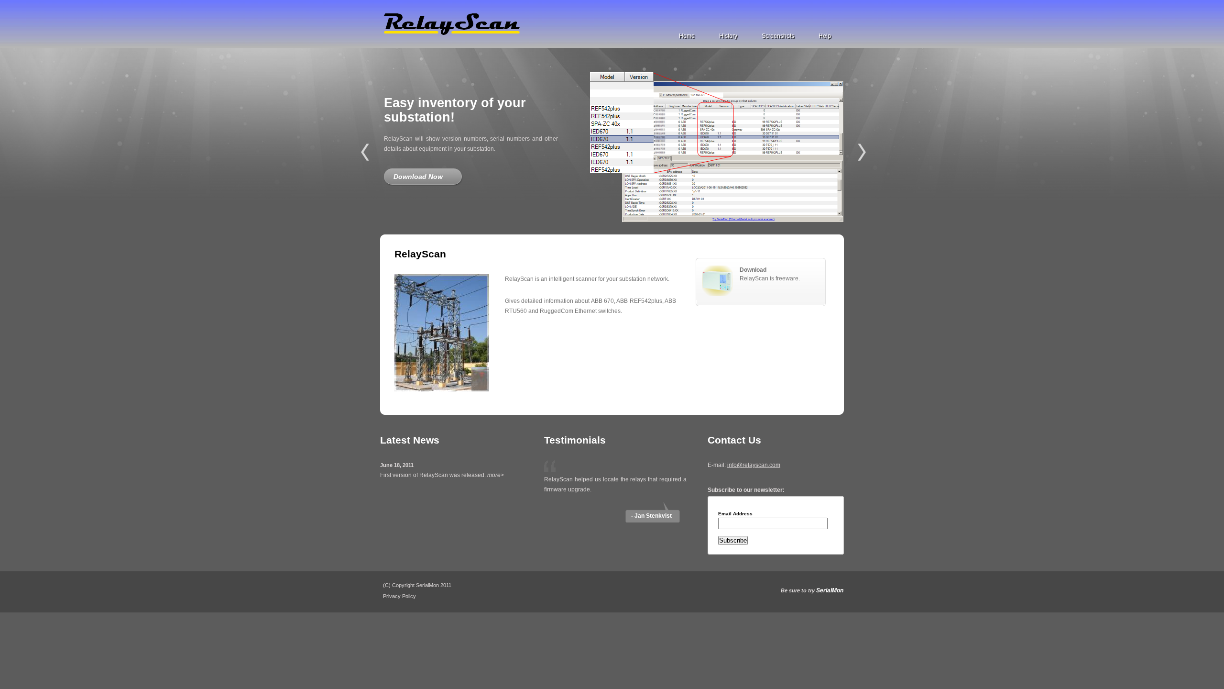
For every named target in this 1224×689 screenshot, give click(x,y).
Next (862, 152)
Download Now (418, 176)
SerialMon (829, 590)
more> (495, 475)
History (728, 36)
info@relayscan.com (753, 465)
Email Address (735, 513)
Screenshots (778, 36)
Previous (365, 152)
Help (825, 36)
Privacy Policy (399, 596)
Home (687, 36)
